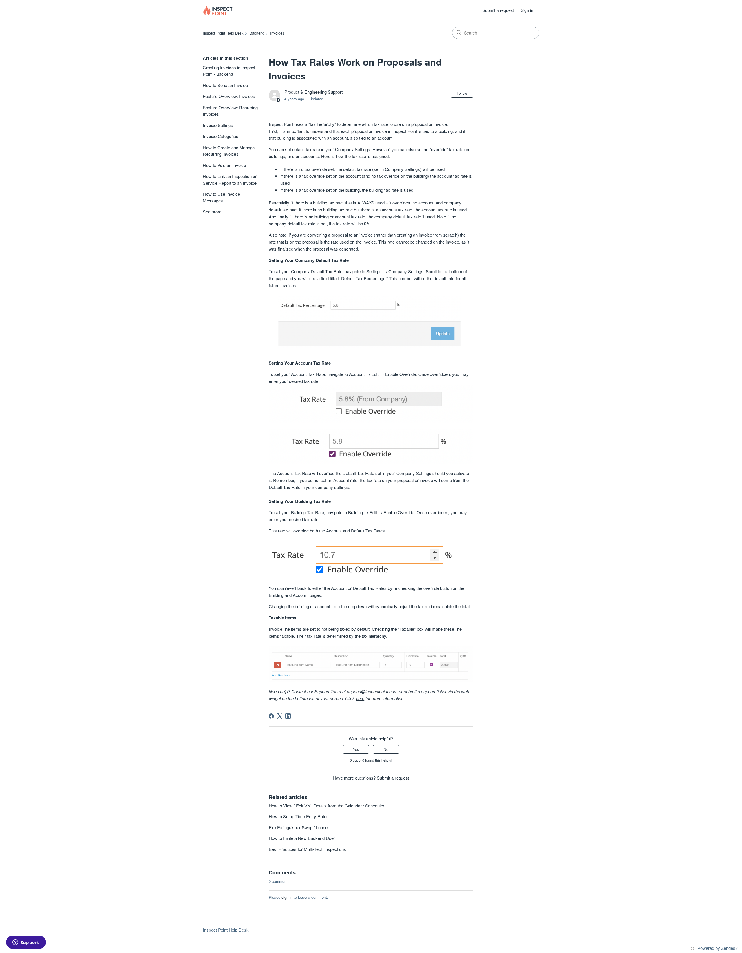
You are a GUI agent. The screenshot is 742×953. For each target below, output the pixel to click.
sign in (286, 897)
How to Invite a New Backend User (302, 838)
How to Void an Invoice (224, 165)
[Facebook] (271, 716)
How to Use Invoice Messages (221, 197)
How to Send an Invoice (225, 85)
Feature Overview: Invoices (229, 96)
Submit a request (498, 10)
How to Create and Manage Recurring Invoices (229, 150)
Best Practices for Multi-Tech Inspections (307, 849)
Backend (257, 33)
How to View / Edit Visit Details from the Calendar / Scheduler (326, 805)
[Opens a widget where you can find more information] (26, 943)
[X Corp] (279, 716)
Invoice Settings (218, 125)
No (386, 749)
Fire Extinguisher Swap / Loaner (299, 827)
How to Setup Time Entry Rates (299, 816)
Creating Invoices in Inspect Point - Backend (229, 70)
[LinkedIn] (288, 716)
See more (212, 212)
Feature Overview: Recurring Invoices (230, 110)
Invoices (277, 33)
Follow (462, 92)
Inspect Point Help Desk (223, 33)
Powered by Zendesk (717, 948)
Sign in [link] (527, 10)
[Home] (218, 10)
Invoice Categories (220, 136)
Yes (356, 749)
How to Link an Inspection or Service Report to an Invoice (230, 179)
